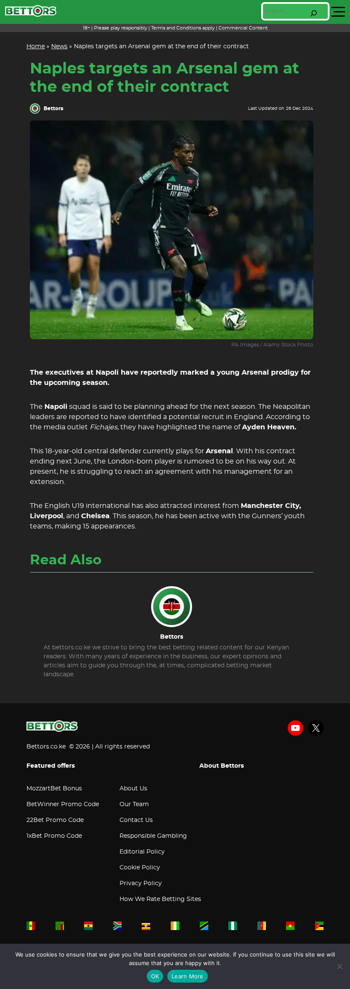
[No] (339, 966)
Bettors (53, 108)
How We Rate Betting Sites (160, 899)
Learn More (188, 976)
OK (155, 976)
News (59, 47)
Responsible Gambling (153, 836)
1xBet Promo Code (54, 836)
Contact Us (136, 820)
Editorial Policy (142, 852)
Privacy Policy (141, 883)
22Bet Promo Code (55, 820)
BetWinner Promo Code (62, 804)
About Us (133, 789)
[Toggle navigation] (338, 12)
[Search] (314, 13)
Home (35, 47)
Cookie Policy (140, 868)
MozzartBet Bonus (54, 789)
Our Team (134, 804)
